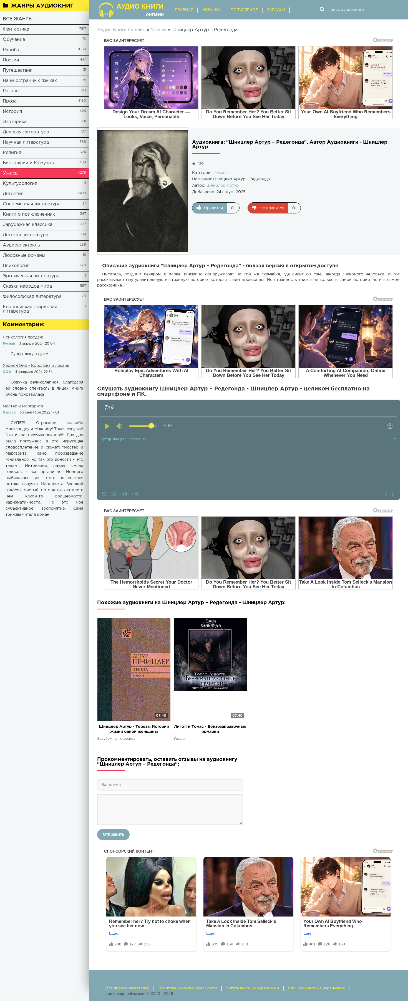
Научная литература (26, 142)
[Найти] (322, 9)
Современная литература (32, 204)
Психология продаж (23, 337)
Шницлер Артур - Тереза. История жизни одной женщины (134, 729)
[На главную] (132, 9)
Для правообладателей (127, 988)
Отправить (113, 834)
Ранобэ (11, 50)
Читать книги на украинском (252, 988)
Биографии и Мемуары (29, 163)
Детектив (13, 194)
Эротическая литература (31, 276)
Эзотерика (15, 122)
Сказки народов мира (27, 286)
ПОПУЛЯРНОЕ (244, 10)
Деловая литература (26, 132)
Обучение (14, 40)
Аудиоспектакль (21, 245)
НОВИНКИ (211, 10)
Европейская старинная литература (30, 309)
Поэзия (11, 60)
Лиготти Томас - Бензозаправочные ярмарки (210, 729)
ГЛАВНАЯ (184, 10)
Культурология (20, 183)
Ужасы (10, 173)
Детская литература (25, 235)
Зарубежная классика (27, 225)
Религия (12, 153)
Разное (11, 91)
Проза (10, 101)
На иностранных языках (30, 81)
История (12, 111)
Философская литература (32, 297)
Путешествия (17, 70)
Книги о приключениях (29, 214)
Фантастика (16, 29)
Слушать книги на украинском (316, 988)
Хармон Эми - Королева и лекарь (36, 365)
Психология (16, 266)
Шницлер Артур (222, 185)
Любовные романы (24, 255)
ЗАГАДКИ (276, 10)
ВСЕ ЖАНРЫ (17, 19)
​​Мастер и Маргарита (23, 406)
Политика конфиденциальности (187, 988)
